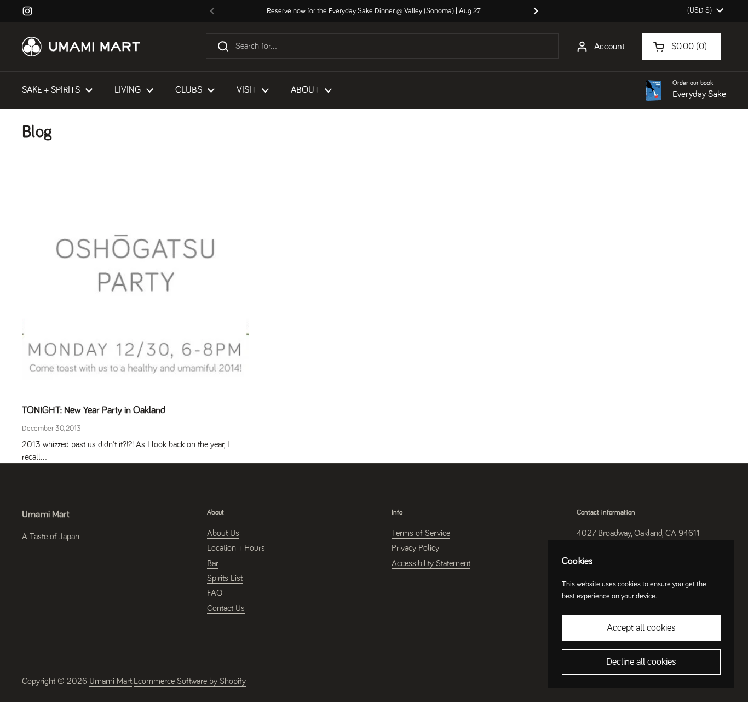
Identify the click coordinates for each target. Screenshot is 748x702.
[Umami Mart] (81, 46)
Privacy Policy (415, 548)
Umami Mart (110, 681)
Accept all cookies (641, 628)
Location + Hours (236, 548)
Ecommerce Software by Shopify (190, 681)
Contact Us (226, 608)
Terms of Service (421, 533)
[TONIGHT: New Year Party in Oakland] (135, 281)
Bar (212, 563)
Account (609, 47)
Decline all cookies (641, 662)
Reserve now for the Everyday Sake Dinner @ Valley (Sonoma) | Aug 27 (374, 11)
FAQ (214, 593)
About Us (223, 533)
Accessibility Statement (431, 563)
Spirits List (225, 578)
